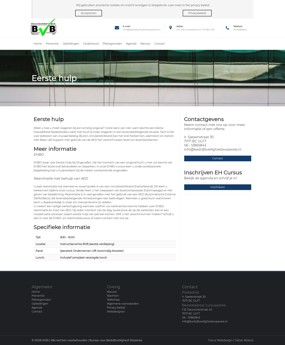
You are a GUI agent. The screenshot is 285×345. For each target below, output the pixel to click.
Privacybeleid (197, 13)
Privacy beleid (116, 307)
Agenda (131, 43)
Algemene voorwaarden (123, 303)
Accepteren (88, 13)
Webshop (113, 299)
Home (38, 43)
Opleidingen (71, 43)
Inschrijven (217, 187)
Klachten (113, 295)
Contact (159, 43)
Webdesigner (116, 311)
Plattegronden (112, 43)
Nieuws (145, 43)
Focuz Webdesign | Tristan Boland (230, 340)
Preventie (52, 43)
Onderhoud (91, 43)
